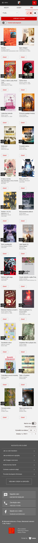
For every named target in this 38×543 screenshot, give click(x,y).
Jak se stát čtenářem (10, 451)
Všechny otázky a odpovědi (19, 481)
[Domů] (19, 2)
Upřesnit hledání (19, 18)
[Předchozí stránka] (32, 434)
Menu (5, 3)
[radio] (29, 13)
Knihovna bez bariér (9, 465)
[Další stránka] (35, 434)
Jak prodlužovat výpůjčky (11, 455)
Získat (5, 57)
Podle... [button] (5, 13)
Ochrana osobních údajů (11, 469)
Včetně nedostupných (14, 23)
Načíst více (27, 423)
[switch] (4, 22)
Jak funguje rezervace (10, 460)
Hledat (34, 3)
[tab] (6, 8)
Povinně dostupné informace (12, 474)
